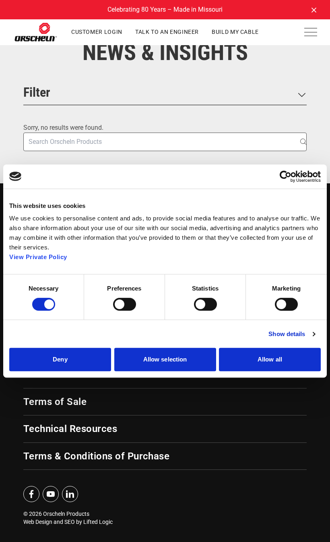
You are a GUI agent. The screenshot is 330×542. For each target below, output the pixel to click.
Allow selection (165, 359)
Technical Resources (70, 429)
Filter (36, 92)
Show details (286, 333)
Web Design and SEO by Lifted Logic (68, 522)
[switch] (124, 304)
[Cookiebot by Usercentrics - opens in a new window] (285, 176)
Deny (60, 359)
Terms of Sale (55, 402)
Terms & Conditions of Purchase (96, 456)
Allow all (270, 359)
